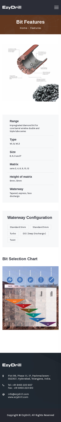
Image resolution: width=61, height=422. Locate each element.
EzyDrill (25, 415)
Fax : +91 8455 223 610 (20, 387)
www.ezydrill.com (18, 397)
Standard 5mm (41, 227)
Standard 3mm (18, 227)
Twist (12, 240)
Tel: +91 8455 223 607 (20, 384)
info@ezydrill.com (18, 394)
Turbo (13, 233)
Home (23, 28)
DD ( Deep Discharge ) (34, 233)
